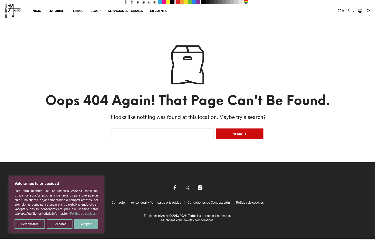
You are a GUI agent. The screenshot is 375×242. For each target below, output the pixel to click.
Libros (78, 11)
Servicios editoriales (125, 11)
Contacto (118, 202)
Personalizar (29, 224)
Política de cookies (83, 213)
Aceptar (86, 224)
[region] (56, 204)
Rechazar (59, 224)
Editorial (55, 11)
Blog (94, 11)
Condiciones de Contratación (209, 202)
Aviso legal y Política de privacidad (156, 202)
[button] (340, 11)
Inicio (36, 11)
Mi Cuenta (158, 11)
